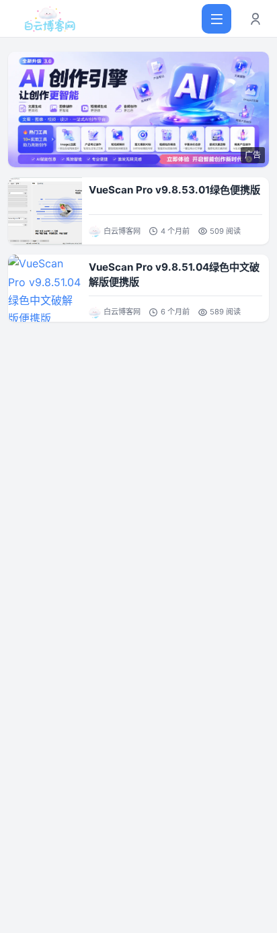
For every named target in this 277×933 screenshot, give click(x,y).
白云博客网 (122, 231)
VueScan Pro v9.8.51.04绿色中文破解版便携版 (174, 274)
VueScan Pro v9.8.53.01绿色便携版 (174, 189)
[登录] (255, 18)
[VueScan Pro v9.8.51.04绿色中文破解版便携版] (45, 288)
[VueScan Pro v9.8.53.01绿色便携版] (45, 211)
